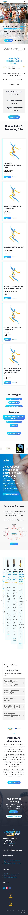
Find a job (13, 812)
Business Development (14, 422)
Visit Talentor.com (14, 782)
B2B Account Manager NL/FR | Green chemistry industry (13, 287)
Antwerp (11, 375)
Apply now (7, 177)
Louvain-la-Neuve (13, 291)
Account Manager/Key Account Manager (14, 417)
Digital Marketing (8, 862)
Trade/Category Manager (14, 406)
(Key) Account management (11, 874)
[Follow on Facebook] (10, 888)
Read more (14, 176)
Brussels (11, 170)
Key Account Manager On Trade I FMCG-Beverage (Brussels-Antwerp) (12, 371)
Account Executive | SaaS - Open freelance (13, 207)
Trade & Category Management (12, 864)
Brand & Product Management (12, 860)
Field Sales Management (10, 877)
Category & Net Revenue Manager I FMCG (12, 329)
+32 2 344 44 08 (11, 843)
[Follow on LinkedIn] (4, 888)
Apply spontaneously (14, 816)
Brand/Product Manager (14, 399)
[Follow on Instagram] (7, 888)
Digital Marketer (14, 402)
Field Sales (14, 425)
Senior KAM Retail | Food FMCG (14, 247)
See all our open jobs (14, 433)
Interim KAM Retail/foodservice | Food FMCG (12, 165)
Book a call (14, 117)
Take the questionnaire (11, 494)
